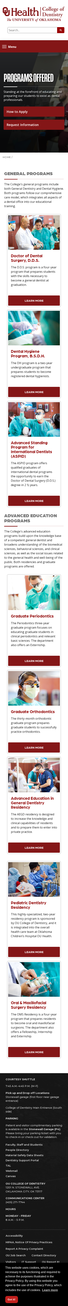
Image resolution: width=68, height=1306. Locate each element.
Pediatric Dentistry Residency (28, 905)
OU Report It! (50, 1262)
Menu (12, 46)
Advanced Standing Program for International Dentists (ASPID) (31, 449)
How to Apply (17, 111)
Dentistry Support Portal (22, 1160)
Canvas (11, 1176)
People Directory (17, 1150)
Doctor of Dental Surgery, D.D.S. (26, 258)
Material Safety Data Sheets (24, 1155)
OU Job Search (16, 1255)
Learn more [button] (50, 1290)
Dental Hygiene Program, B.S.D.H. (28, 353)
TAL (8, 1165)
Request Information (23, 125)
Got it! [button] (11, 1299)
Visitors (11, 1262)
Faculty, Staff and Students (24, 1144)
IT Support (29, 1262)
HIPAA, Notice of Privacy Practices (29, 1242)
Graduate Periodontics (32, 615)
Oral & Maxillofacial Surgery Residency (28, 1005)
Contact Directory (44, 1255)
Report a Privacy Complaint (24, 1248)
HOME (7, 157)
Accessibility (14, 1235)
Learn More (34, 300)
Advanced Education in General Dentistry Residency (32, 802)
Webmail (12, 1171)
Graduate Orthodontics (33, 711)
